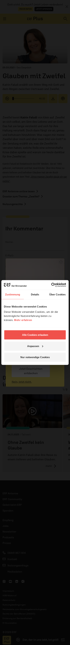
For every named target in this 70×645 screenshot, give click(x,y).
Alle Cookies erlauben (35, 334)
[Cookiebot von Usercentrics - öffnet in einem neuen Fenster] (51, 285)
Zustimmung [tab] (12, 294)
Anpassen (33, 345)
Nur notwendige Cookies (35, 357)
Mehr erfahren (23, 320)
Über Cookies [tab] (57, 294)
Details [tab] (35, 294)
